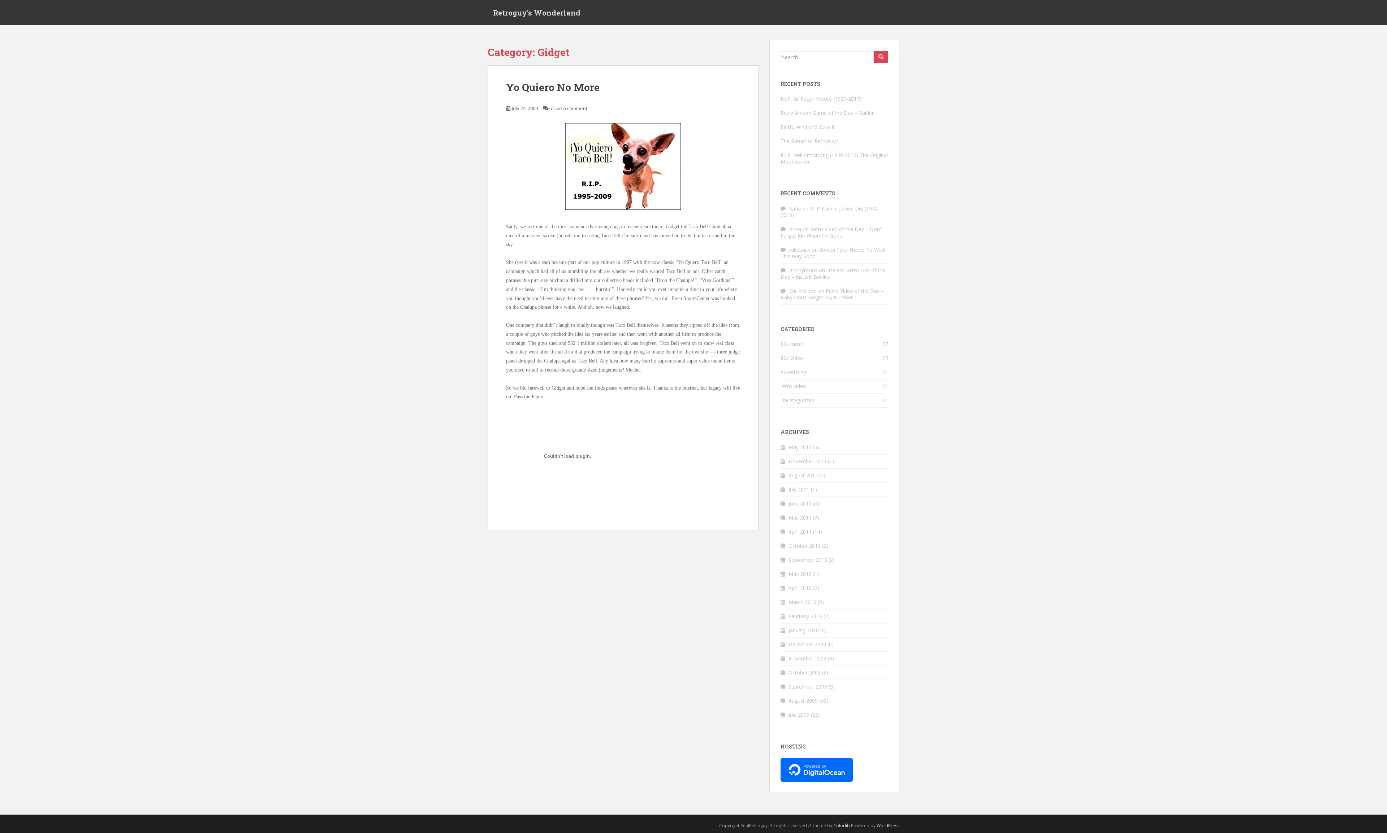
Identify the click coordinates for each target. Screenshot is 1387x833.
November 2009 (807, 658)
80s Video (792, 358)
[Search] (881, 57)
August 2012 (803, 475)
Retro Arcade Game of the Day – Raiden (828, 112)
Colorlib (841, 826)
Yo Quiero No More (553, 87)
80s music (792, 343)
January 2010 (803, 630)
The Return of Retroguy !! (810, 141)
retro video (793, 386)
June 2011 (800, 503)
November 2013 (807, 461)
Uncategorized (798, 400)
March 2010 (802, 602)
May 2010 (800, 573)
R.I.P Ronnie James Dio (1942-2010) (830, 211)
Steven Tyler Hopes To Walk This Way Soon (833, 253)
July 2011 (798, 489)
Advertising (793, 372)
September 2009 (807, 686)
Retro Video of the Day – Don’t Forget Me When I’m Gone (831, 232)
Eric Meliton (803, 290)
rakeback (799, 249)
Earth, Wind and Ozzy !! (807, 126)
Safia (795, 208)
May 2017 (800, 447)
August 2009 (803, 700)
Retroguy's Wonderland (536, 12)
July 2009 (798, 714)
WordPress (888, 826)
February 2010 (805, 616)
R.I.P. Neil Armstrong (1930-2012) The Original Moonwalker (834, 158)
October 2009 (804, 672)
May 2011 (800, 517)
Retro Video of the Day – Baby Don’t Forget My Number (832, 294)
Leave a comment (568, 108)
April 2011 (800, 531)
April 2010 (800, 588)
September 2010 (807, 559)
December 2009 (807, 644)
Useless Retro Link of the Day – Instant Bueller (833, 273)
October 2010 (804, 545)
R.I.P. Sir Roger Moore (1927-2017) (821, 98)
